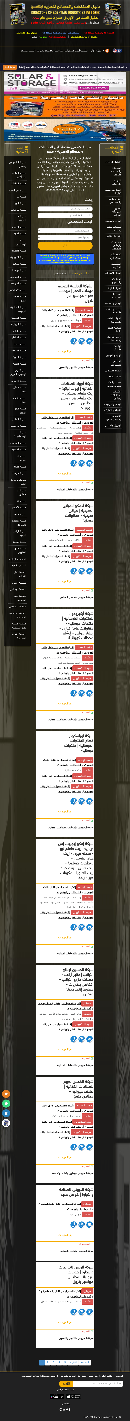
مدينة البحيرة (19, 357)
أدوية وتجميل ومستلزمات (114, 339)
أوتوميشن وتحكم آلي (115, 256)
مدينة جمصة (19, 542)
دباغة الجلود (115, 376)
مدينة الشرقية (18, 318)
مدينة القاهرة (19, 227)
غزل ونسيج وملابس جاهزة (113, 418)
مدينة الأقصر (19, 507)
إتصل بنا (55, 50)
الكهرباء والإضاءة (116, 182)
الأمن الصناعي (113, 236)
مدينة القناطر (19, 337)
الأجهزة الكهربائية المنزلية (116, 212)
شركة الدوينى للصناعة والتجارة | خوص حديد (76, 1192)
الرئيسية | (118, 1376)
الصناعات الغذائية (116, 265)
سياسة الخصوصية (30, 1376)
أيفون (35, 36)
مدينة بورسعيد (18, 426)
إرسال (64, 1383)
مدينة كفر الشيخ (17, 290)
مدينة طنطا (20, 344)
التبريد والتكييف (113, 221)
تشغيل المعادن (113, 162)
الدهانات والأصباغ (116, 281)
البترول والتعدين (113, 425)
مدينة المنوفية (18, 283)
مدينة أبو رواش (18, 210)
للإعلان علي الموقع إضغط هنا (99, 32)
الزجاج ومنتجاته (113, 303)
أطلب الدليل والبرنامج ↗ (69, 315)
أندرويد (43, 36)
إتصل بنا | (81, 1376)
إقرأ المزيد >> (65, 351)
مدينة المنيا (20, 467)
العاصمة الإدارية (17, 559)
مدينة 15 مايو (18, 381)
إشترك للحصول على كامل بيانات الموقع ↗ (59, 1003)
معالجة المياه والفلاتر (114, 329)
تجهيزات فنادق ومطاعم (113, 228)
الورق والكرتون (113, 355)
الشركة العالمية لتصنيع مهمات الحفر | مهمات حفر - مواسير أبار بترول (75, 293)
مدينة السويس (60, 273)
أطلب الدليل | (105, 1376)
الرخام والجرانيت (112, 404)
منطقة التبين (19, 583)
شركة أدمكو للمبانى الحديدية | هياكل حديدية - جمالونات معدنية (78, 513)
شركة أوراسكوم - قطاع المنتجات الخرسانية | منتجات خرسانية (78, 743)
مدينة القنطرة (19, 449)
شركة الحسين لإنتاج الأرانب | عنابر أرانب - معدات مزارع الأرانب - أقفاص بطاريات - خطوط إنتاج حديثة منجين (76, 982)
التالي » (73, 1362)
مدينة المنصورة (18, 277)
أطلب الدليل (74, 50)
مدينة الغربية (19, 364)
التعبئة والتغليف (112, 410)
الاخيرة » (85, 1362)
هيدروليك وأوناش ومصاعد (116, 245)
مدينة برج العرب (17, 190)
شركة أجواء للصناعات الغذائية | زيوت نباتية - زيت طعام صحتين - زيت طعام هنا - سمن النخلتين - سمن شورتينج (76, 396)
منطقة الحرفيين (17, 606)
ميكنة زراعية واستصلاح (115, 201)
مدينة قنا (21, 501)
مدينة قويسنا (19, 270)
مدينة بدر (21, 197)
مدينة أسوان (19, 514)
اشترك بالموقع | (67, 1376)
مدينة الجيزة (20, 233)
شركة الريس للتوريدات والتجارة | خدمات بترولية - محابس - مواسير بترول (76, 1274)
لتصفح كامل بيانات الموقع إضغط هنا (60, 32)
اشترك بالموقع (44, 50)
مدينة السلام (19, 419)
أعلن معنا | (93, 1376)
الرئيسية (84, 50)
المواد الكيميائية (113, 273)
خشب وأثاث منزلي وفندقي (113, 384)
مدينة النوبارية (18, 324)
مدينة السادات (18, 183)
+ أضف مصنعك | (49, 1376)
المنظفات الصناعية (116, 296)
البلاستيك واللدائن (116, 348)
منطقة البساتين (17, 589)
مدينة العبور (20, 203)
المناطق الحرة (19, 565)
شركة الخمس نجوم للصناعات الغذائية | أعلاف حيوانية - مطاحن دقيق (78, 1089)
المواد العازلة (114, 288)
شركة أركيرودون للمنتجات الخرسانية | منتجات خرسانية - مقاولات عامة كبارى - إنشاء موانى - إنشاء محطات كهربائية (76, 626)
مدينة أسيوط (19, 473)
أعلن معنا (63, 50)
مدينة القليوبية (18, 257)
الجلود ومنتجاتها (113, 370)
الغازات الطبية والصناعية (114, 320)
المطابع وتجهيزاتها (116, 363)
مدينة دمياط (19, 264)
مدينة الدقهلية (18, 350)
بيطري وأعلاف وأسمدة (113, 311)
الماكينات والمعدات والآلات (116, 171)
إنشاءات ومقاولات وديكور (116, 395)
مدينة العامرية (19, 251)
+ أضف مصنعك (28, 50)
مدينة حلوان (19, 331)
